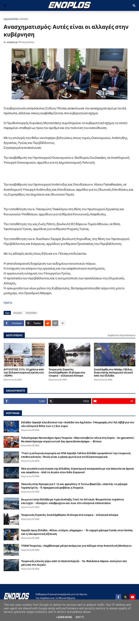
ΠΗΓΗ (8, 303)
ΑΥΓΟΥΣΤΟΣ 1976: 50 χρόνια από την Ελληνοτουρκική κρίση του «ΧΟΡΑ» (24, 372)
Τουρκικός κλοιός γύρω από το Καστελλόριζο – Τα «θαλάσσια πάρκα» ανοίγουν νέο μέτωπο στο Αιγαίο (74, 563)
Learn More (64, 617)
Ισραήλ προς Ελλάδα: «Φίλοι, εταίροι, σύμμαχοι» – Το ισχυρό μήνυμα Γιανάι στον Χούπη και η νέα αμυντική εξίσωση (76, 532)
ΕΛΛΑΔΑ (24, 19)
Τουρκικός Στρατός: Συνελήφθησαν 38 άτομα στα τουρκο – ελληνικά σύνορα (67, 372)
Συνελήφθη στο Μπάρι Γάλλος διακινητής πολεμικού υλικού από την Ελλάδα (113, 372)
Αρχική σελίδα (11, 19)
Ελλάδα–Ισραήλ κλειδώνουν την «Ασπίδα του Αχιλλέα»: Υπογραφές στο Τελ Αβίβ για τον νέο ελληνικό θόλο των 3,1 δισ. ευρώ (77, 424)
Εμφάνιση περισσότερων (121, 335)
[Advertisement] (46, 175)
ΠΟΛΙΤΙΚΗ (31, 312)
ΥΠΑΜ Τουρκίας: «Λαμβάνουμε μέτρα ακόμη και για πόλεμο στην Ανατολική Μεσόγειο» (76, 545)
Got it (80, 617)
